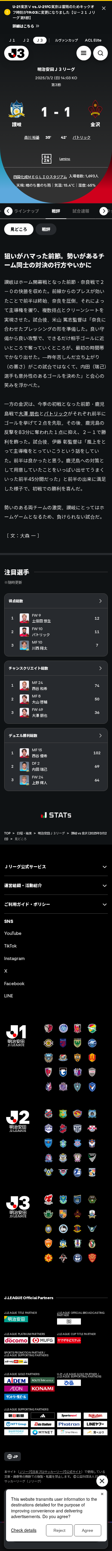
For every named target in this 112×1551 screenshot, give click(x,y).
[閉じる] (103, 8)
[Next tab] (103, 211)
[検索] (100, 53)
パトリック (81, 137)
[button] (83, 53)
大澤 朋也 (29, 414)
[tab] (26, 211)
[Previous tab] (8, 211)
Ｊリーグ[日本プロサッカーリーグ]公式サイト (50, 1472)
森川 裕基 (31, 137)
